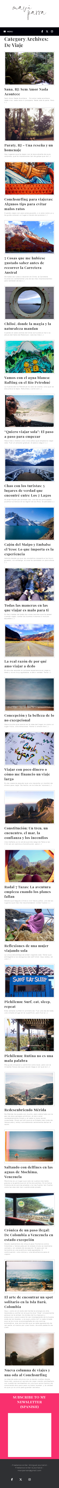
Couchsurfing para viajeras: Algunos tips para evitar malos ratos (28, 204)
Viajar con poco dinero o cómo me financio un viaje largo (27, 774)
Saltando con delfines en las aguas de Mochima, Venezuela (28, 1172)
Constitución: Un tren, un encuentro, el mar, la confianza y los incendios (26, 833)
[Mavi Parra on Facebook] (42, 31)
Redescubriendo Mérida (25, 1109)
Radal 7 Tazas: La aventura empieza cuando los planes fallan (27, 892)
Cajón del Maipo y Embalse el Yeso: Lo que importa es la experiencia (29, 549)
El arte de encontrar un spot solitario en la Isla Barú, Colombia (28, 1302)
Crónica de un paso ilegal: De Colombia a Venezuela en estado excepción (28, 1235)
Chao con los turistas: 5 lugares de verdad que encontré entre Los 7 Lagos (27, 490)
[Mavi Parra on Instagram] (52, 31)
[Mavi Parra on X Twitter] (47, 31)
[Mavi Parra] (29, 11)
